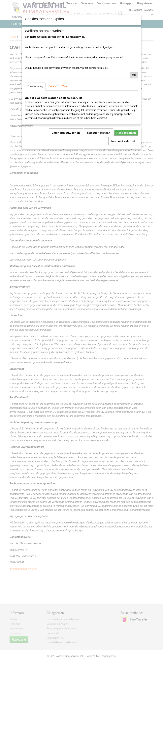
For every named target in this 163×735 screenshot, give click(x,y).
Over (65, 86)
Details (52, 86)
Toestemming (35, 86)
